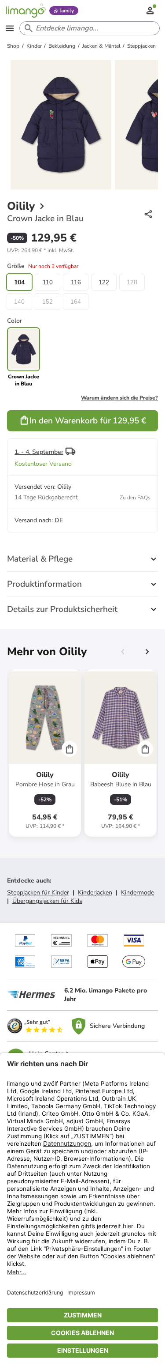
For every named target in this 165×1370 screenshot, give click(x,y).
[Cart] (69, 749)
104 (19, 282)
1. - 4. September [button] (39, 452)
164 (75, 301)
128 (132, 282)
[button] (40, 250)
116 (76, 282)
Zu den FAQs (135, 497)
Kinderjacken (95, 892)
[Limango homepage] (25, 10)
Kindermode (137, 892)
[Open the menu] (9, 28)
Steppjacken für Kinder (38, 892)
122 (104, 282)
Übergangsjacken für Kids (47, 901)
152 (47, 301)
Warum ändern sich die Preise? (119, 397)
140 (19, 301)
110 (48, 282)
